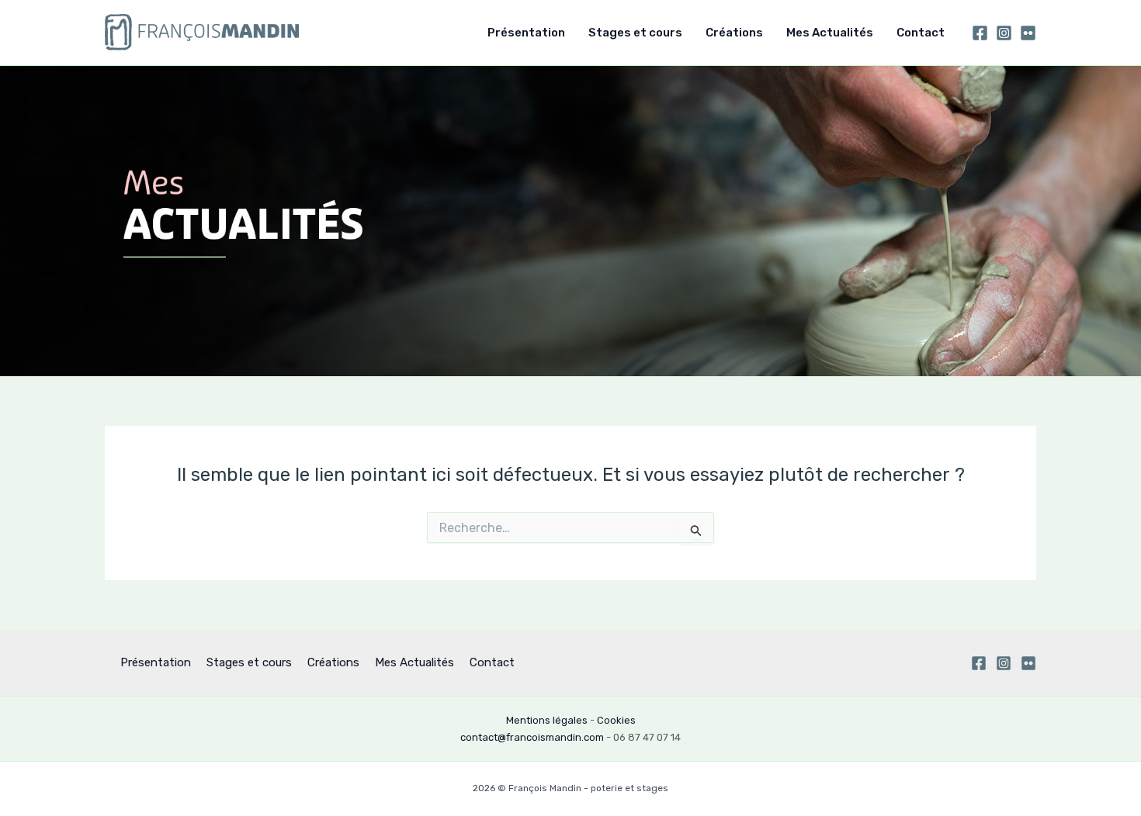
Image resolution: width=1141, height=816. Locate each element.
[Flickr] (1028, 33)
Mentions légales (547, 720)
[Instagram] (1004, 33)
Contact (920, 33)
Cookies (616, 720)
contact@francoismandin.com (532, 737)
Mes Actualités (829, 33)
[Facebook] (980, 33)
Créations (734, 33)
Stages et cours (635, 33)
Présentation (526, 33)
